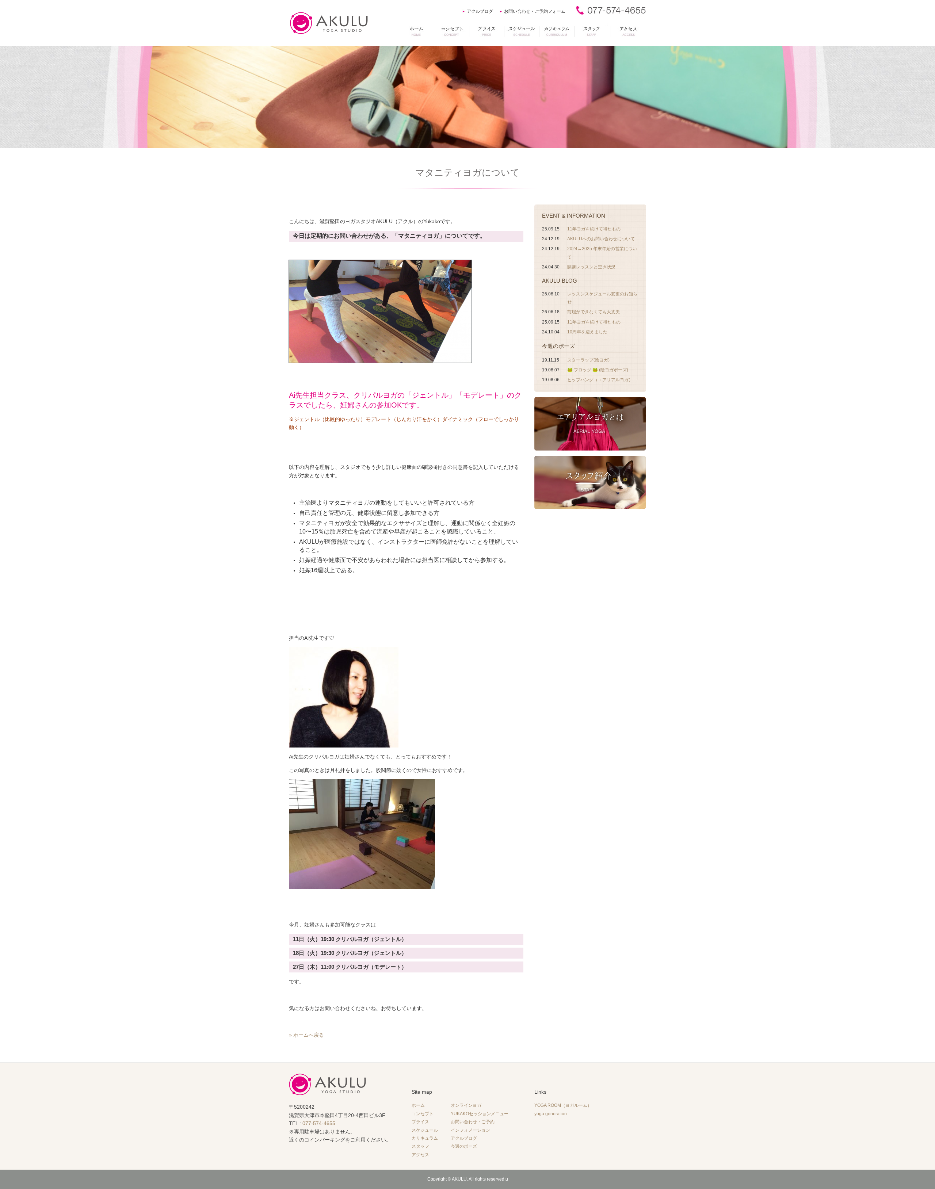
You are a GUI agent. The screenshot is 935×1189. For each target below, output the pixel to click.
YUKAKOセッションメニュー (479, 1113)
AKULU (459, 1179)
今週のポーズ (558, 346)
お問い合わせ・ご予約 (473, 1121)
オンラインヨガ (466, 1105)
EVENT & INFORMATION (573, 216)
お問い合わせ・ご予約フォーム (534, 11)
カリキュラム (425, 1138)
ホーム (418, 1105)
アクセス (420, 1154)
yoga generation (550, 1113)
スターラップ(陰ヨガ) (588, 360)
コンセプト (423, 1113)
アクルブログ (480, 11)
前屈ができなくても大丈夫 (593, 311)
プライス (420, 1121)
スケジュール (425, 1130)
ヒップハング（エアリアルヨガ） (600, 379)
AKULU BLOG (559, 281)
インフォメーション (470, 1130)
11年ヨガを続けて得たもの (594, 229)
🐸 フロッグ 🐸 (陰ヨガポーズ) (597, 369)
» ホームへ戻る (306, 1035)
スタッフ (420, 1146)
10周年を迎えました (587, 331)
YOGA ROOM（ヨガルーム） (563, 1105)
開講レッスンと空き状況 (591, 266)
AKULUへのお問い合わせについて (601, 238)
